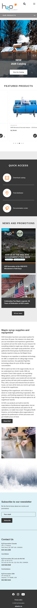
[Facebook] (13, 594)
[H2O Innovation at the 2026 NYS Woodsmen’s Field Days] (18, 262)
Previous (33, 55)
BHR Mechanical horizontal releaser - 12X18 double (18, 127)
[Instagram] (18, 594)
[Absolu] (18, 606)
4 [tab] (19, 143)
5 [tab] (21, 143)
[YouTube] (23, 594)
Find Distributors (5, 569)
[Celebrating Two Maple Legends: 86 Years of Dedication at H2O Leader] (18, 297)
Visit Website (5, 554)
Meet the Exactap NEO (18, 72)
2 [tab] (15, 143)
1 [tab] (13, 143)
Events (5, 229)
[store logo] (9, 6)
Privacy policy (18, 599)
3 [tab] (17, 143)
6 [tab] (23, 143)
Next (35, 55)
